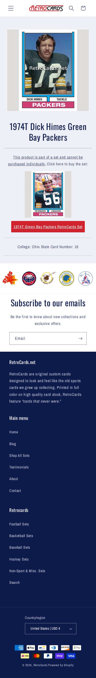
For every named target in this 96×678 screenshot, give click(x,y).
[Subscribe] (80, 338)
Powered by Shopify (61, 665)
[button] (11, 8)
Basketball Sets (21, 535)
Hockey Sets (19, 559)
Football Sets (19, 524)
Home (13, 431)
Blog (12, 443)
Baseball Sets (19, 547)
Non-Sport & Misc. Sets (27, 570)
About (13, 478)
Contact (15, 490)
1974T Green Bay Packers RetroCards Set (48, 226)
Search (14, 582)
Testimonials (19, 467)
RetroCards (41, 665)
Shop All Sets (19, 455)
